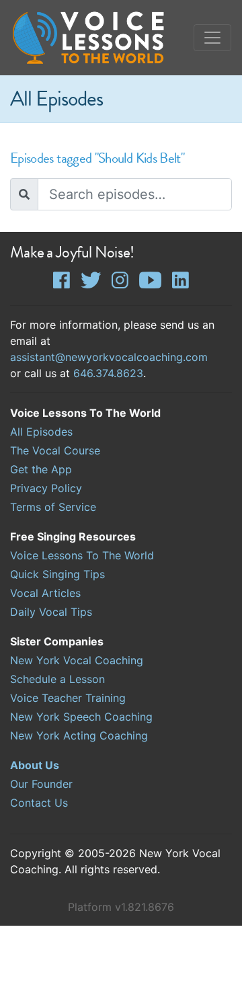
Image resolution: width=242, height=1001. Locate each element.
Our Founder (41, 784)
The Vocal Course (55, 450)
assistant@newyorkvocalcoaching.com (109, 357)
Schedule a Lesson (57, 679)
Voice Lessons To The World (82, 555)
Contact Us (39, 802)
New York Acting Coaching (79, 735)
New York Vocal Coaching (76, 660)
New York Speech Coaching (81, 716)
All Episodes (41, 431)
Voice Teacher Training (68, 698)
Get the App (41, 469)
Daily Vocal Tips (51, 611)
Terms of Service (53, 507)
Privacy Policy (46, 488)
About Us (34, 765)
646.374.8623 (108, 373)
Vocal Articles (45, 593)
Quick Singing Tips (57, 574)
